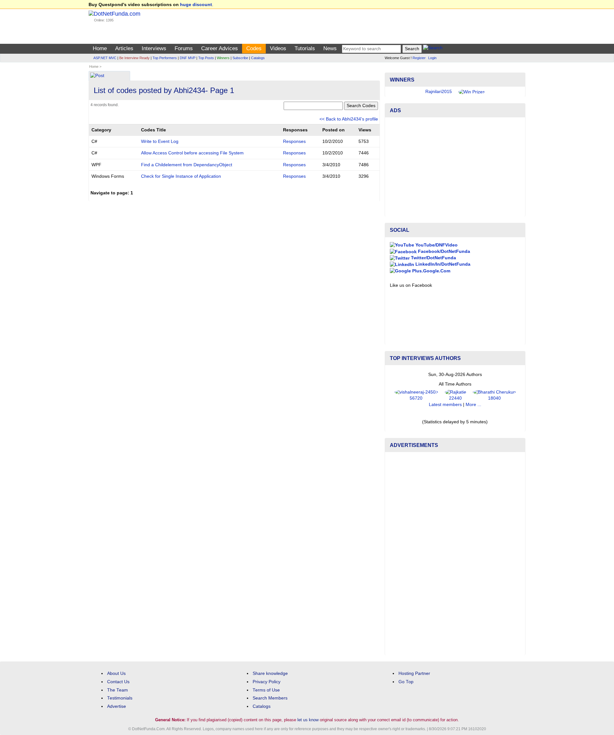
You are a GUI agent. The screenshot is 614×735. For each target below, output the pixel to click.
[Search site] (433, 48)
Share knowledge (270, 673)
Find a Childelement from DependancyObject (186, 164)
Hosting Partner (414, 673)
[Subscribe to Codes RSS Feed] (379, 74)
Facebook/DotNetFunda (443, 251)
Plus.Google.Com (430, 271)
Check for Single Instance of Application (181, 176)
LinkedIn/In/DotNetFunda (442, 264)
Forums (184, 48)
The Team (117, 690)
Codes (254, 48)
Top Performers (165, 58)
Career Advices (219, 48)
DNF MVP (187, 58)
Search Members (270, 698)
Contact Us (118, 681)
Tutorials (305, 48)
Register (419, 58)
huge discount (196, 4)
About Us (116, 673)
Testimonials (119, 698)
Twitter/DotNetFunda (433, 257)
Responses (294, 141)
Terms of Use (266, 690)
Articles (124, 48)
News (330, 48)
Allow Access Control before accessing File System (192, 153)
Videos (278, 48)
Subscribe (240, 58)
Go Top (405, 681)
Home (100, 48)
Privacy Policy (266, 681)
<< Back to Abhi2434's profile (348, 119)
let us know (308, 719)
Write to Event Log (159, 141)
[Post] (97, 76)
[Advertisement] (455, 167)
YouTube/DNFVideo (436, 245)
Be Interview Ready (134, 58)
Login (432, 58)
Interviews (154, 48)
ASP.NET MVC (104, 58)
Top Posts (206, 58)
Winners (223, 58)
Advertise (116, 706)
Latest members (445, 404)
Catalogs (258, 58)
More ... (473, 404)
